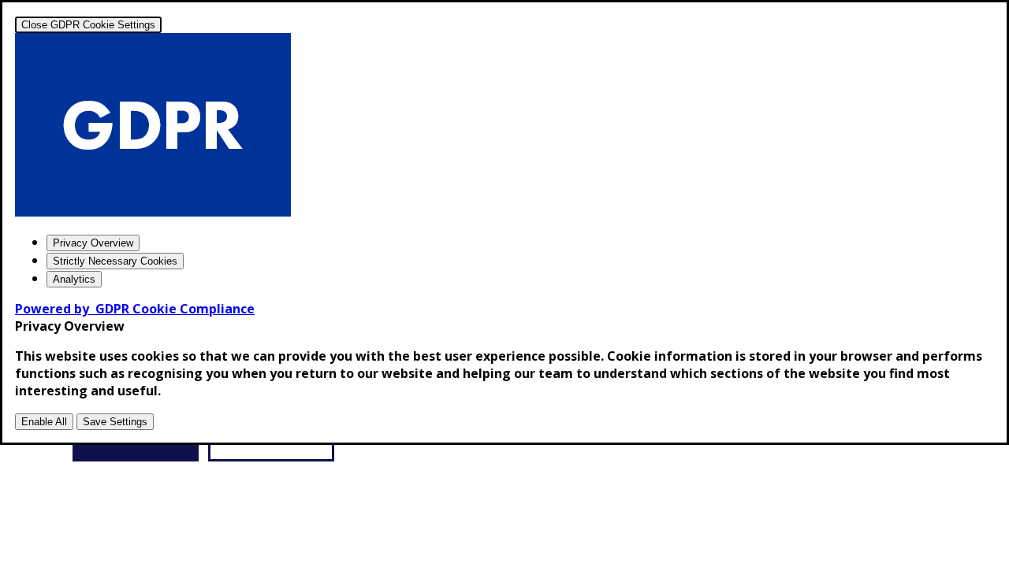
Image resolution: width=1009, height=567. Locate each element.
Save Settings (115, 422)
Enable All (44, 422)
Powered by (135, 308)
